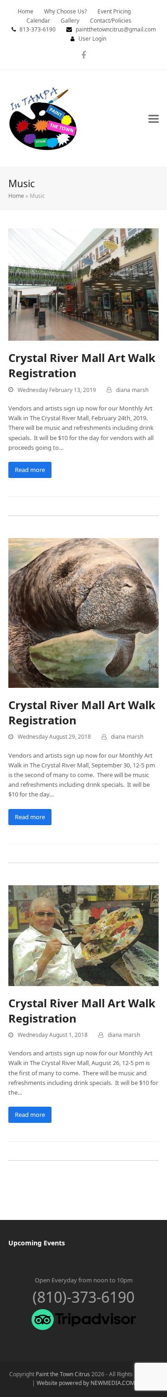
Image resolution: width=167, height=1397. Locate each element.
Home (16, 196)
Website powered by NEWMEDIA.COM (86, 1383)
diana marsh (132, 390)
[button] (153, 119)
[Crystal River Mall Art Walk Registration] (83, 284)
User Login (92, 39)
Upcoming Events (36, 1242)
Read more (30, 470)
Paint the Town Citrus (63, 1374)
